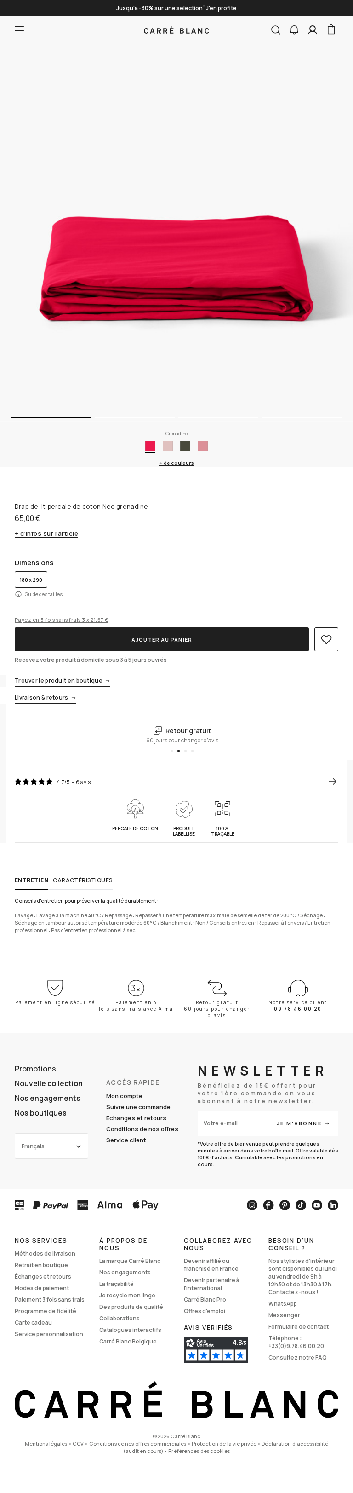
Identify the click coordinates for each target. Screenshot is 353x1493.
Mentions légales (46, 1443)
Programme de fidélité (45, 1311)
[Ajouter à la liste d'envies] (326, 639)
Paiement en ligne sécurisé (55, 1002)
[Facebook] (268, 1205)
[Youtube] (317, 1205)
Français (33, 1146)
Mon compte (124, 1096)
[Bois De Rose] (203, 446)
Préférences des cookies (199, 1450)
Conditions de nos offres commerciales (138, 1443)
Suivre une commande (138, 1107)
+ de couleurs (176, 462)
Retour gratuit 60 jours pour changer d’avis (217, 1008)
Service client (126, 1140)
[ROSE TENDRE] (168, 446)
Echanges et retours (136, 1118)
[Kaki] (185, 446)
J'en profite (221, 8)
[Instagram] (252, 1205)
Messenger (284, 1315)
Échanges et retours (43, 1276)
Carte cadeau (33, 1322)
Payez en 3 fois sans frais (61, 619)
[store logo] (176, 30)
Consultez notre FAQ (297, 1357)
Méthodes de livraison (45, 1253)
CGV (78, 1443)
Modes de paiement (42, 1288)
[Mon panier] (331, 30)
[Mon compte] (312, 30)
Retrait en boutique (41, 1265)
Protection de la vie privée (224, 1443)
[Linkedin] (333, 1205)
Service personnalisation (49, 1334)
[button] (294, 30)
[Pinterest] (284, 1205)
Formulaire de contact (298, 1327)
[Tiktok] (301, 1205)
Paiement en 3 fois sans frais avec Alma (136, 1005)
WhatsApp (282, 1304)
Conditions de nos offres (142, 1129)
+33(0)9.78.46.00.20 (296, 1346)
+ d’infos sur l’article (46, 534)
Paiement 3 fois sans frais (50, 1299)
